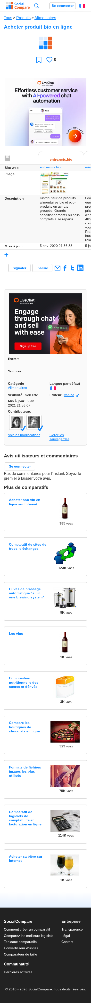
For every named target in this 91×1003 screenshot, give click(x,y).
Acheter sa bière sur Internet (25, 858)
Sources (15, 371)
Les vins (16, 633)
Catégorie (16, 383)
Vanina (71, 395)
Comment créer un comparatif (27, 929)
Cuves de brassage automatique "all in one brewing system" (26, 593)
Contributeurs (19, 411)
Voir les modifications (24, 435)
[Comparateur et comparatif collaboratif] (18, 6)
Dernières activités (18, 972)
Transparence (72, 929)
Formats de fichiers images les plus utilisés (25, 771)
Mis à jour (16, 401)
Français (82, 6)
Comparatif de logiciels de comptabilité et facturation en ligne (25, 818)
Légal (65, 936)
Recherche (36, 5)
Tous (8, 18)
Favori (38, 59)
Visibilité (15, 395)
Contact (67, 942)
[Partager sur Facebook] (65, 268)
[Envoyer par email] (57, 268)
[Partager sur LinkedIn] (80, 268)
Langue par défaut (65, 383)
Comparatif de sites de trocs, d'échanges (27, 546)
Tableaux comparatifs (20, 942)
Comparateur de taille (20, 954)
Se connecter (63, 6)
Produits (23, 18)
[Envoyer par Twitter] (72, 268)
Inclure (42, 268)
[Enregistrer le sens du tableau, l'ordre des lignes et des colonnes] (7, 158)
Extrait (13, 359)
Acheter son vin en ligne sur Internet (24, 502)
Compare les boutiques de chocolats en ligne (24, 727)
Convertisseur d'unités (21, 948)
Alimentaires (45, 18)
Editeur (55, 395)
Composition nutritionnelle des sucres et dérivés (23, 682)
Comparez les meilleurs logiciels (28, 936)
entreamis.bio (61, 159)
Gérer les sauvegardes (59, 437)
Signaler (19, 268)
